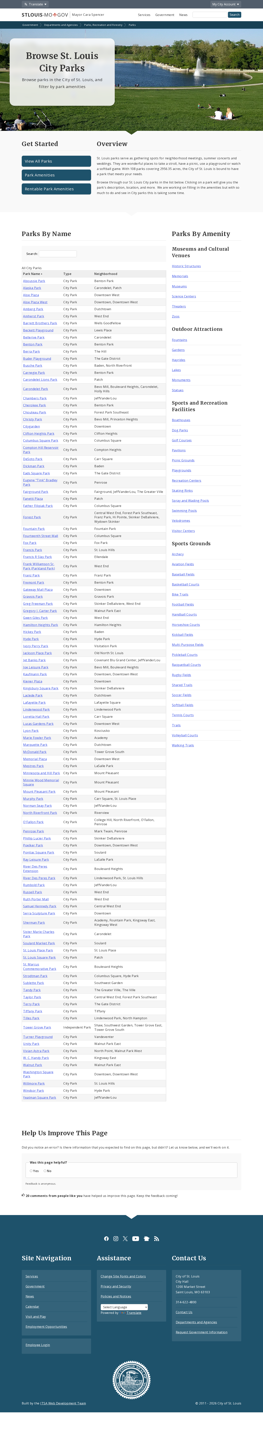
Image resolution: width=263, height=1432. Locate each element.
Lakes (176, 370)
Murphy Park (33, 799)
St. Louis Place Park (38, 950)
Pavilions (179, 450)
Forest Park (32, 517)
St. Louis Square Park (39, 957)
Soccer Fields (181, 695)
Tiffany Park (32, 1011)
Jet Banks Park (34, 660)
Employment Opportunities (46, 1326)
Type (67, 274)
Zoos (176, 316)
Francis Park (32, 550)
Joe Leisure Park (35, 667)
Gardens (178, 350)
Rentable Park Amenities (49, 189)
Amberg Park (33, 309)
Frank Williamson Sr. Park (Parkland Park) (39, 566)
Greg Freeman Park (38, 604)
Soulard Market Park (39, 943)
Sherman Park (34, 922)
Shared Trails (182, 685)
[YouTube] (135, 1238)
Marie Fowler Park (37, 738)
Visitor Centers (183, 531)
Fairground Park (35, 492)
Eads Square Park (36, 473)
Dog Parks (180, 430)
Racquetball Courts (186, 665)
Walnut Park (32, 1065)
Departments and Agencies (61, 25)
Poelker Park (33, 845)
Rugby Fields (181, 675)
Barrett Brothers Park (40, 323)
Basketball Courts (185, 584)
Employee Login (38, 1345)
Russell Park (32, 892)
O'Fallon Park (33, 822)
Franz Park (31, 575)
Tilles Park (31, 1018)
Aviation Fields (183, 564)
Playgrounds (181, 470)
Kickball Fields (182, 635)
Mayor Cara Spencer (88, 15)
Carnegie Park (34, 373)
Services (144, 15)
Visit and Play (36, 1316)
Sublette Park (33, 983)
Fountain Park (34, 529)
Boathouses (181, 420)
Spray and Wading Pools (190, 500)
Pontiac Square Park (38, 852)
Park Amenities (40, 175)
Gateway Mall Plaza (38, 589)
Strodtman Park (35, 976)
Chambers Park (35, 398)
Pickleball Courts (185, 655)
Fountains (179, 340)
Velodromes (181, 521)
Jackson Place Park (37, 653)
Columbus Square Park (40, 440)
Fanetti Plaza (33, 499)
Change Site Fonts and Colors (123, 1276)
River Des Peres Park (39, 878)
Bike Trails (180, 594)
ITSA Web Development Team (63, 1403)
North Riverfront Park (40, 813)
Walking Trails (183, 745)
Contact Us (184, 1312)
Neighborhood (105, 274)
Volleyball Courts (185, 735)
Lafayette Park (34, 702)
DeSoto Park (32, 459)
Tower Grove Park (37, 1027)
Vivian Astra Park (36, 1051)
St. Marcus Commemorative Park (39, 966)
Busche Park (32, 365)
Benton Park (32, 344)
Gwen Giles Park (35, 618)
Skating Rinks (182, 490)
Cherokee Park (34, 405)
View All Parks (38, 161)
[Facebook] (106, 1238)
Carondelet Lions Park (40, 379)
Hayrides (178, 360)
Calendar (32, 1306)
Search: (32, 254)
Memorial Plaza (35, 759)
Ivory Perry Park (35, 646)
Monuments (181, 380)
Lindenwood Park (36, 709)
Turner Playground (38, 1037)
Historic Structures (186, 266)
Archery (178, 554)
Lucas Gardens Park (38, 724)
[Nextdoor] (147, 1238)
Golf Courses (182, 440)
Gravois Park (33, 596)
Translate (133, 1313)
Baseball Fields (183, 574)
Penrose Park (33, 831)
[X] (125, 1238)
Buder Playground (37, 358)
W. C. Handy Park (36, 1058)
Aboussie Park (34, 281)
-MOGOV (45, 14)
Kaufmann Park (35, 674)
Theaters (179, 306)
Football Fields (183, 604)
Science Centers (184, 296)
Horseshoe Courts (186, 625)
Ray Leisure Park (36, 859)
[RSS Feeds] (156, 1238)
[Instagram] (115, 1238)
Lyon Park (31, 731)
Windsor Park (33, 1090)
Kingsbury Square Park (40, 688)
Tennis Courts (183, 715)
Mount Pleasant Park (39, 791)
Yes (36, 1171)
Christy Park (32, 419)
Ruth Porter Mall (36, 899)
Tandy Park (32, 990)
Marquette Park (35, 745)
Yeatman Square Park (39, 1097)
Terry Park (31, 1004)
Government (164, 15)
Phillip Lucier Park (37, 838)
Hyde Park (31, 639)
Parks (132, 25)
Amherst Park (33, 316)
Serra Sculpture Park (39, 913)
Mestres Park (33, 766)
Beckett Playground (38, 330)
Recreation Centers (186, 480)
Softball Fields (182, 705)
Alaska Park (32, 288)
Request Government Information (201, 1332)
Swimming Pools (184, 510)
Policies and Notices (116, 1296)
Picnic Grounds (183, 460)
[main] (131, 618)
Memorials (180, 276)
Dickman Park (33, 466)
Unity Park (31, 1044)
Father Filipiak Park (38, 506)
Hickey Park (32, 632)
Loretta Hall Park (36, 716)
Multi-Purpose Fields (188, 645)
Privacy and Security (116, 1286)
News (183, 15)
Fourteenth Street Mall (40, 536)
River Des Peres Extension (35, 868)
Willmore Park (34, 1083)
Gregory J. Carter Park (40, 611)
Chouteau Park (34, 412)
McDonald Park (34, 752)
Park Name (31, 274)
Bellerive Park (33, 337)
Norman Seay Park (37, 805)
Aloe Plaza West (35, 302)
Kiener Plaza (32, 681)
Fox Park (29, 543)
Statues (177, 390)
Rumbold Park (34, 885)
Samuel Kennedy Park (39, 906)
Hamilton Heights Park (40, 625)
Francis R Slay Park (37, 557)
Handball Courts (184, 614)
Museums (179, 286)
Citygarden (31, 426)
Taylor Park (32, 997)
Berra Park (31, 351)
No (49, 1171)
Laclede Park (33, 695)
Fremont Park (33, 582)
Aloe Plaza (31, 295)
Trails (176, 725)
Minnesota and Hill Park (41, 773)
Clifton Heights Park (38, 433)
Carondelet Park (35, 389)
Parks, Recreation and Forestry (103, 25)
